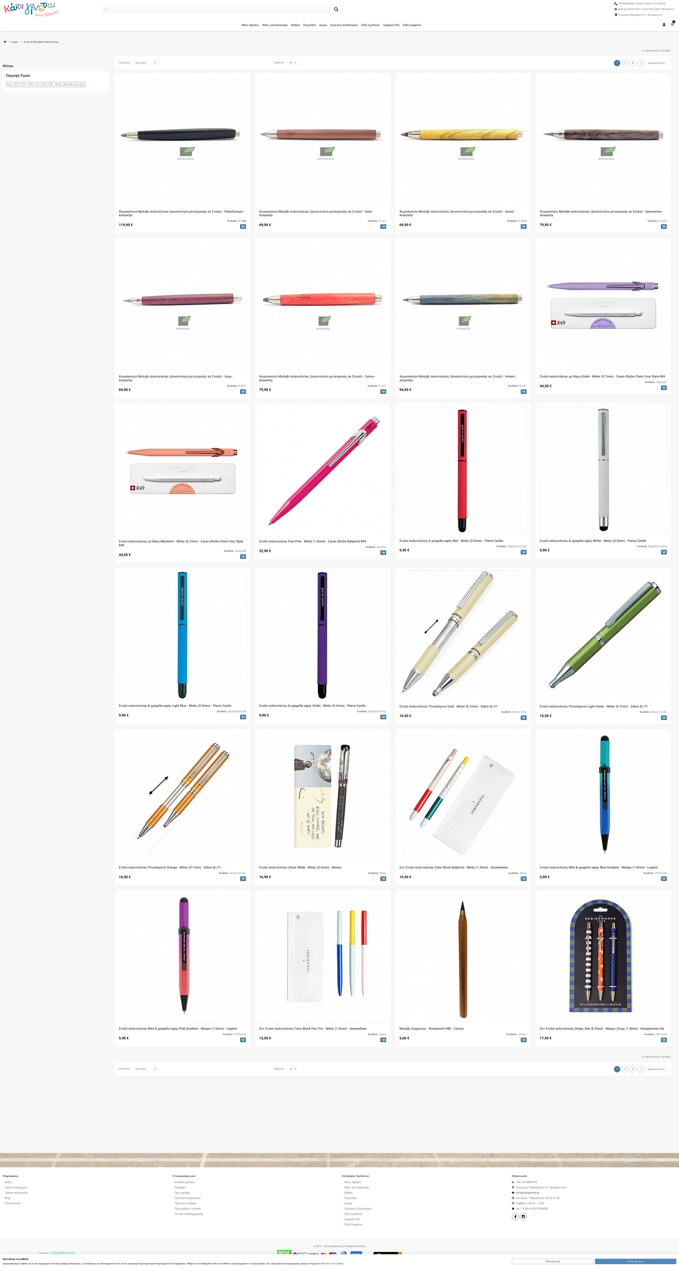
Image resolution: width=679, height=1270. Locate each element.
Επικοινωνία (12, 1203)
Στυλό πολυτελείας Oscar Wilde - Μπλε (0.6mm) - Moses (300, 867)
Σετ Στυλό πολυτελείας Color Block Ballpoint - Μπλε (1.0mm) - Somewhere (453, 867)
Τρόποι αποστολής (16, 1193)
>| (640, 63)
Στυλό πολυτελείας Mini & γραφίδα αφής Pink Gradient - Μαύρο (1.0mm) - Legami (178, 1029)
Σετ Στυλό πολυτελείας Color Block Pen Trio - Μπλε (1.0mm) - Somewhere (313, 1029)
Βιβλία (295, 25)
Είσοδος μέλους (185, 1182)
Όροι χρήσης (182, 1193)
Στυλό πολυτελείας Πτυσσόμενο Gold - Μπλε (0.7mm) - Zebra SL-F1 (448, 706)
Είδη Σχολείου (370, 25)
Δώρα (323, 25)
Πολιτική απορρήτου (188, 1198)
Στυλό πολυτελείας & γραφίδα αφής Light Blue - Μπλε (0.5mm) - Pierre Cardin (175, 706)
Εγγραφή (180, 1187)
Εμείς (8, 1182)
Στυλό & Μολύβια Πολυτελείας (41, 42)
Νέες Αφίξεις (250, 25)
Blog (7, 1198)
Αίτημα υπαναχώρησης (189, 1214)
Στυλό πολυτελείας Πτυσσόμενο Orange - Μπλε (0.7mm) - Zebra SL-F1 (170, 867)
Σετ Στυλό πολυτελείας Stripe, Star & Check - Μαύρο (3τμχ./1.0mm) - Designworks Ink (602, 1029)
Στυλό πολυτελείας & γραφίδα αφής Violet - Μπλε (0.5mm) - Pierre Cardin (312, 706)
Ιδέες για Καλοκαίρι (275, 25)
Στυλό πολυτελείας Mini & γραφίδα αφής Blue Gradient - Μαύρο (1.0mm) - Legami (599, 867)
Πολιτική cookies (185, 1203)
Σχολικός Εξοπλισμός (344, 25)
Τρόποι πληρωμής (16, 1187)
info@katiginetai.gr (527, 1193)
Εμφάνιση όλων (656, 63)
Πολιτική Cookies (334, 1263)
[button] (336, 9)
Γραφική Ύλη (391, 25)
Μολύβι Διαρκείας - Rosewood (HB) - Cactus (431, 1029)
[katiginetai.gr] (31, 9)
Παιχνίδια (309, 25)
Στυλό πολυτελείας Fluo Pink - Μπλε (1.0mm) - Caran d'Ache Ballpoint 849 (312, 541)
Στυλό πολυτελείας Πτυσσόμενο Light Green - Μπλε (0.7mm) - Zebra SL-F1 (594, 706)
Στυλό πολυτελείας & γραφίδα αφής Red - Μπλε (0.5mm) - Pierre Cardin (451, 541)
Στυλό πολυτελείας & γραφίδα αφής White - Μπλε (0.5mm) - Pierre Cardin (593, 541)
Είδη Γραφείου (412, 25)
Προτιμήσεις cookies (188, 1209)
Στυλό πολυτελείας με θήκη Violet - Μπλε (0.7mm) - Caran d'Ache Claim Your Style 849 (602, 376)
